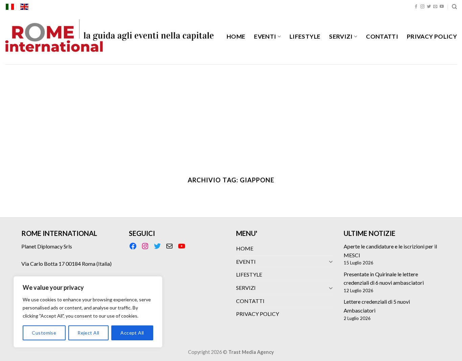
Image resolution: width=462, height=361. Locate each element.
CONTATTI (382, 36)
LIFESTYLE (305, 36)
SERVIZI (340, 36)
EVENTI (265, 36)
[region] (88, 311)
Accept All (132, 333)
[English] (24, 7)
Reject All (88, 333)
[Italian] (10, 7)
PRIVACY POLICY (432, 36)
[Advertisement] (231, 115)
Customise (44, 333)
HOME (236, 36)
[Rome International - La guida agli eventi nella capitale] (110, 39)
